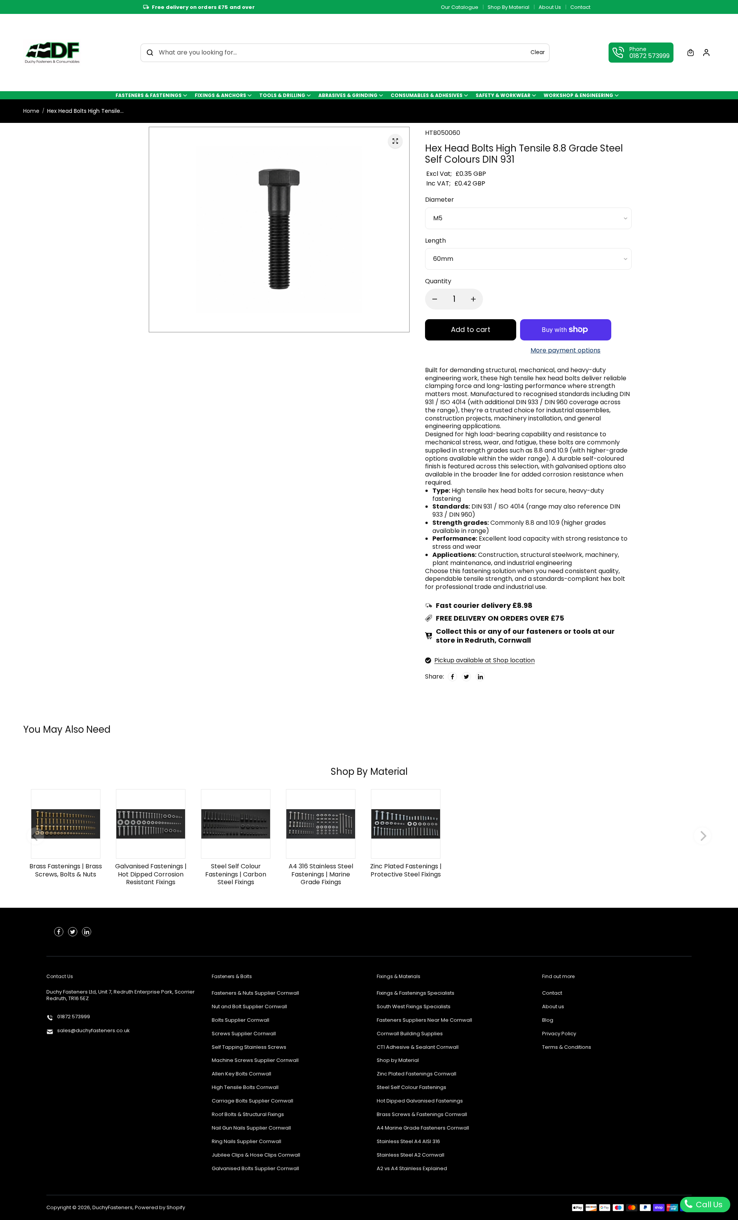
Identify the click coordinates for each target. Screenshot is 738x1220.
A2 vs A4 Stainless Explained (412, 1169)
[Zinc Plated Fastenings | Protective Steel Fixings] (405, 823)
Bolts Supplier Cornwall (240, 1020)
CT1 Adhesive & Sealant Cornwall (418, 1047)
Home (31, 110)
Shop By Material (508, 7)
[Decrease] (434, 299)
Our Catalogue (459, 7)
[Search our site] (150, 52)
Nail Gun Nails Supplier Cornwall (251, 1128)
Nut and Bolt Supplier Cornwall (249, 1007)
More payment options (565, 351)
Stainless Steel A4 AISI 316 (408, 1141)
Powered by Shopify (160, 1207)
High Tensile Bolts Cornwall (245, 1087)
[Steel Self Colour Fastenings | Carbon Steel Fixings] (235, 823)
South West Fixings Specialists (414, 1007)
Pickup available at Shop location (484, 660)
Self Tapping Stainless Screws (249, 1047)
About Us (550, 7)
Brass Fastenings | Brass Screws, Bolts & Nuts (65, 869)
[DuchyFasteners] (52, 52)
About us (553, 1007)
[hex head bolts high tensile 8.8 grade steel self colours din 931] (395, 141)
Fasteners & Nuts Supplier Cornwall (255, 993)
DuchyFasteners (112, 1207)
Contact (580, 7)
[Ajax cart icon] (690, 52)
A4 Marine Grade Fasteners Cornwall (423, 1128)
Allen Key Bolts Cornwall (241, 1074)
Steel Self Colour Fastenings (411, 1087)
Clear (538, 52)
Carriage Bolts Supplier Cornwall (252, 1101)
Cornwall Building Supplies (410, 1034)
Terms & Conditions (566, 1047)
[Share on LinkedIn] (480, 676)
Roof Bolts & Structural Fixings (248, 1114)
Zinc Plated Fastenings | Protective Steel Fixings (406, 869)
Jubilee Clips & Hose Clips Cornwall (256, 1155)
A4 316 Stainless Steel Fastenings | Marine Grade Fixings (321, 873)
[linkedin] (86, 931)
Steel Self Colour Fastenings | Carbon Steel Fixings (235, 873)
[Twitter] (466, 676)
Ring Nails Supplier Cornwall (246, 1141)
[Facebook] (452, 676)
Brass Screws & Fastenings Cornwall (422, 1114)
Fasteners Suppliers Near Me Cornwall (424, 1020)
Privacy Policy (559, 1034)
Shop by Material (398, 1060)
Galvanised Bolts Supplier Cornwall (255, 1169)
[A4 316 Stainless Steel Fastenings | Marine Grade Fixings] (320, 823)
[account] (706, 52)
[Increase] (473, 299)
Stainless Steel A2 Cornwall (410, 1155)
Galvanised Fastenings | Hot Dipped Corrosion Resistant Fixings (151, 873)
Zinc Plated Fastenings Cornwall (416, 1074)
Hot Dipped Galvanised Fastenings (420, 1101)
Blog (547, 1020)
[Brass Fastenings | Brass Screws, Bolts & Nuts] (65, 823)
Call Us (708, 1204)
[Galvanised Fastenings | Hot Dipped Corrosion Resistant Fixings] (150, 823)
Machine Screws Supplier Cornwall (255, 1060)
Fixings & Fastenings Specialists (415, 993)
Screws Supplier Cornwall (244, 1034)
